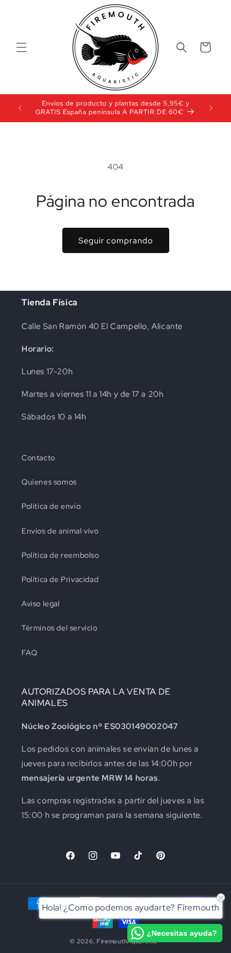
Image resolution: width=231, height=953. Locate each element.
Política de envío (51, 506)
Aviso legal (40, 603)
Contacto (38, 458)
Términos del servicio (59, 628)
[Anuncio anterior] (20, 108)
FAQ (29, 652)
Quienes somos (49, 482)
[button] (21, 47)
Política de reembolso (60, 555)
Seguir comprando (115, 240)
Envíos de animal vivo (60, 531)
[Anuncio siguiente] (211, 108)
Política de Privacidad (59, 579)
